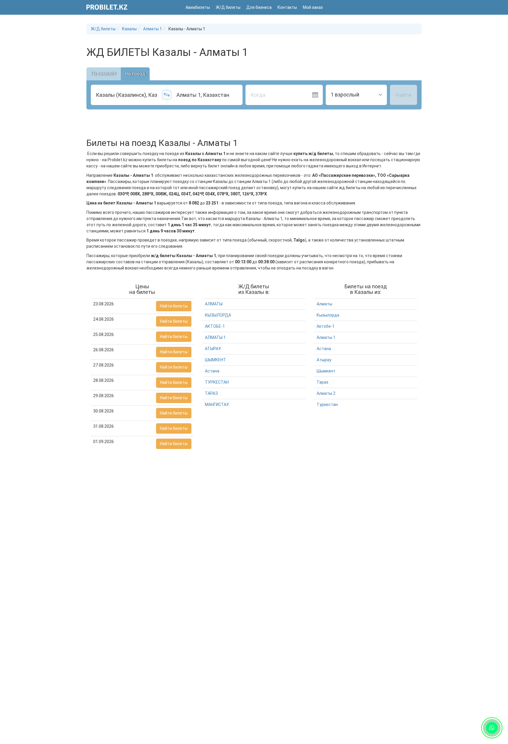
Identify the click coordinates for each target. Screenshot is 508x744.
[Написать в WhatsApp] (491, 727)
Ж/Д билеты (228, 7)
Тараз (322, 382)
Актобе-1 (326, 326)
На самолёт (103, 73)
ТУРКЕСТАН (217, 382)
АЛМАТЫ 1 (215, 337)
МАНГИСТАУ (217, 404)
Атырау (324, 359)
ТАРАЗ (211, 393)
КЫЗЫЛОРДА (218, 315)
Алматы (324, 304)
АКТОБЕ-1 (215, 326)
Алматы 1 (326, 337)
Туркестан (327, 404)
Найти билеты (174, 306)
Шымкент (326, 371)
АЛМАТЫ (214, 304)
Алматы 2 (326, 393)
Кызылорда (328, 315)
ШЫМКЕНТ (215, 359)
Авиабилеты (198, 7)
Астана (212, 371)
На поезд (135, 73)
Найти (403, 95)
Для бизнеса (259, 7)
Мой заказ (313, 7)
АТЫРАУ (213, 348)
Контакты (287, 7)
